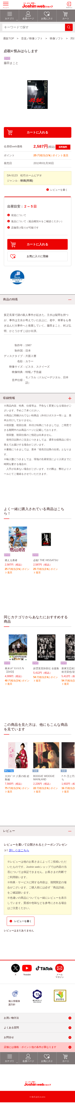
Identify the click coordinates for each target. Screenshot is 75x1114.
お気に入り (47, 1061)
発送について (18, 215)
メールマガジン (59, 975)
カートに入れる (37, 132)
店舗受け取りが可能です (25, 227)
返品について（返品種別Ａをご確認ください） (37, 221)
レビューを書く (59, 189)
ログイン (69, 7)
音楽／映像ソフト (32, 38)
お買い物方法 (11, 1017)
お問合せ (9, 1037)
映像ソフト (56, 38)
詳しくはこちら (19, 850)
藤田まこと (11, 63)
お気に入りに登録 (37, 256)
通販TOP (8, 38)
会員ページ (28, 1061)
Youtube (27, 974)
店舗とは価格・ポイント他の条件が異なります (30, 1047)
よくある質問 (11, 1027)
